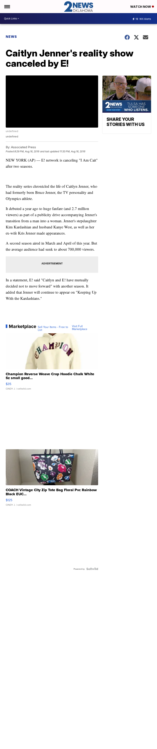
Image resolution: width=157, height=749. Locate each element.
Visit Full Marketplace (79, 327)
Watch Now (141, 7)
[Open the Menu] (7, 6)
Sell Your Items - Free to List (53, 328)
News (11, 37)
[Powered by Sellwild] (92, 568)
